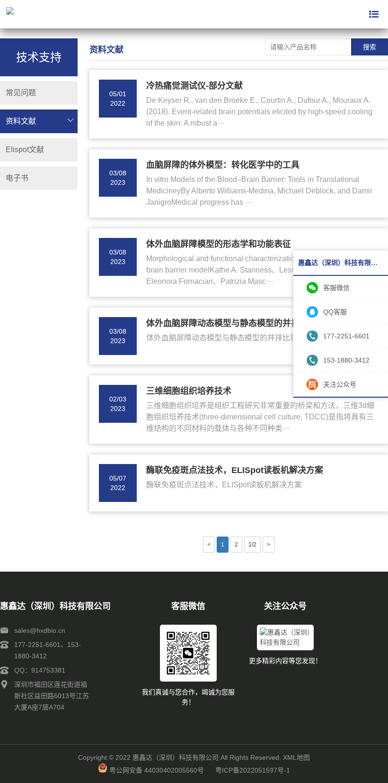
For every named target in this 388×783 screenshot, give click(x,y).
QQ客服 (335, 312)
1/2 (252, 544)
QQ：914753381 (39, 670)
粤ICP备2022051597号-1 (252, 770)
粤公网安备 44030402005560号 (156, 770)
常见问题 (21, 93)
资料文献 (21, 121)
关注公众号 (339, 384)
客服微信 (336, 287)
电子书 (17, 178)
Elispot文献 (25, 150)
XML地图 (296, 757)
